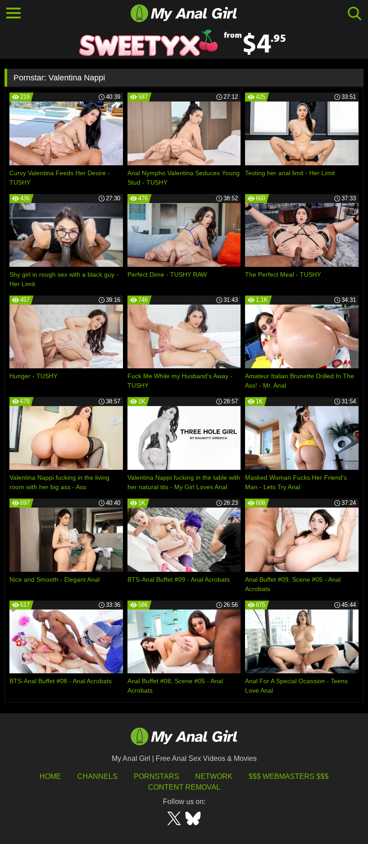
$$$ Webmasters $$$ (289, 776)
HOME (50, 776)
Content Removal (184, 787)
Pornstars (156, 776)
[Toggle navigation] (13, 13)
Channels (97, 776)
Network (213, 776)
